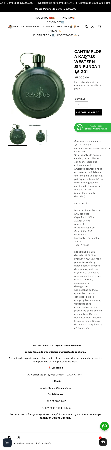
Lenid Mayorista (23, 443)
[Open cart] (7, 442)
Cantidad (80, 98)
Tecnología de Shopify (41, 443)
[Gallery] (39, 97)
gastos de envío (87, 82)
